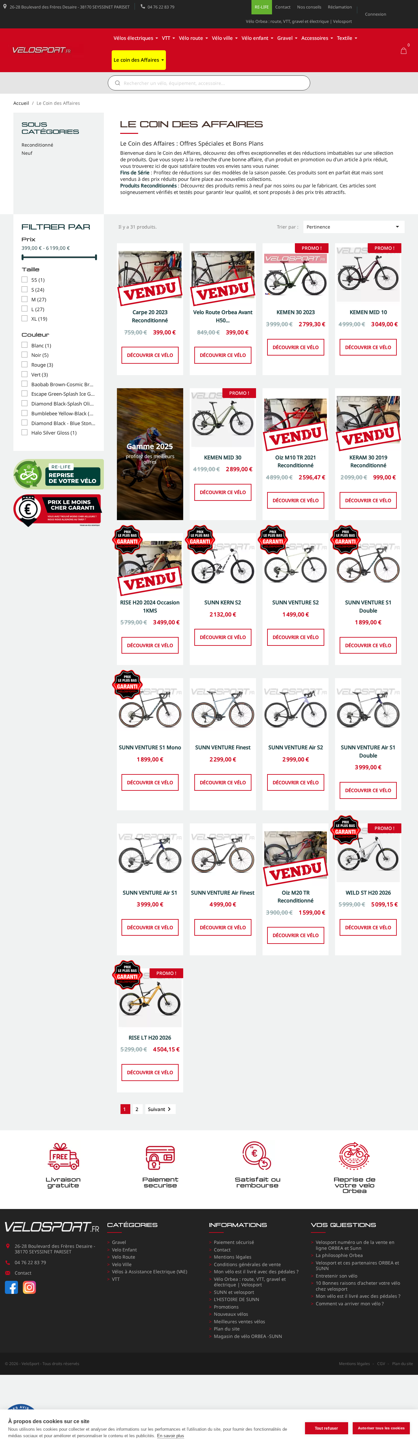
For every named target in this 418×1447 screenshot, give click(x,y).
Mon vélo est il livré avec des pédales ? (256, 1271)
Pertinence (354, 227)
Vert (39, 375)
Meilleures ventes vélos (239, 1321)
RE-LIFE (262, 7)
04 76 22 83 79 (161, 7)
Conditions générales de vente (247, 1264)
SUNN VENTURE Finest (222, 747)
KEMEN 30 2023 (296, 312)
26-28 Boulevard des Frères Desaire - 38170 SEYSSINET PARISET (70, 7)
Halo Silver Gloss (54, 433)
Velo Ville (122, 1264)
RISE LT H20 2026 (150, 1037)
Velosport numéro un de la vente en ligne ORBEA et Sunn (355, 1245)
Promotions (226, 1307)
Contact (283, 7)
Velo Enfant (124, 1250)
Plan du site (227, 1329)
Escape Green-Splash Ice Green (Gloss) (63, 394)
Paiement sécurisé (234, 1242)
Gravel (119, 1242)
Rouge (42, 365)
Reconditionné (37, 145)
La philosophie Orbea (339, 1255)
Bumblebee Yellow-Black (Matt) (63, 414)
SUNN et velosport (234, 1292)
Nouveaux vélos (231, 1314)
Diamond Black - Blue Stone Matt (63, 423)
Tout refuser (326, 1428)
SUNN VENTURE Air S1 (150, 892)
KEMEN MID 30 (222, 457)
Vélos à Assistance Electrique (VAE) (149, 1271)
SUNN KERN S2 (222, 602)
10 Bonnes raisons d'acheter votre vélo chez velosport (358, 1286)
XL (39, 319)
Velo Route (123, 1257)
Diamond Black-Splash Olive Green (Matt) (63, 404)
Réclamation (340, 7)
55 (38, 280)
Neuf (27, 153)
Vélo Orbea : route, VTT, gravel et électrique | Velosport (299, 21)
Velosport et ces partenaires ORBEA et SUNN (357, 1266)
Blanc (41, 346)
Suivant (160, 1109)
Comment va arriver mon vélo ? (350, 1303)
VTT (116, 1279)
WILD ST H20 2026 (368, 892)
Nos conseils (309, 7)
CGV (381, 1363)
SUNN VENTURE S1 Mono (150, 747)
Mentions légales (232, 1257)
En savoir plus (170, 1435)
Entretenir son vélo (336, 1276)
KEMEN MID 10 (368, 312)
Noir (40, 355)
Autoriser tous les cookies (381, 1428)
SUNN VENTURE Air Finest (222, 892)
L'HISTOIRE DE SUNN (236, 1299)
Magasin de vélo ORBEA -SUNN (248, 1336)
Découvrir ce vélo (150, 355)
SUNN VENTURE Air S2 (295, 747)
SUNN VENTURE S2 (295, 602)
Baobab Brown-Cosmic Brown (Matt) (63, 385)
